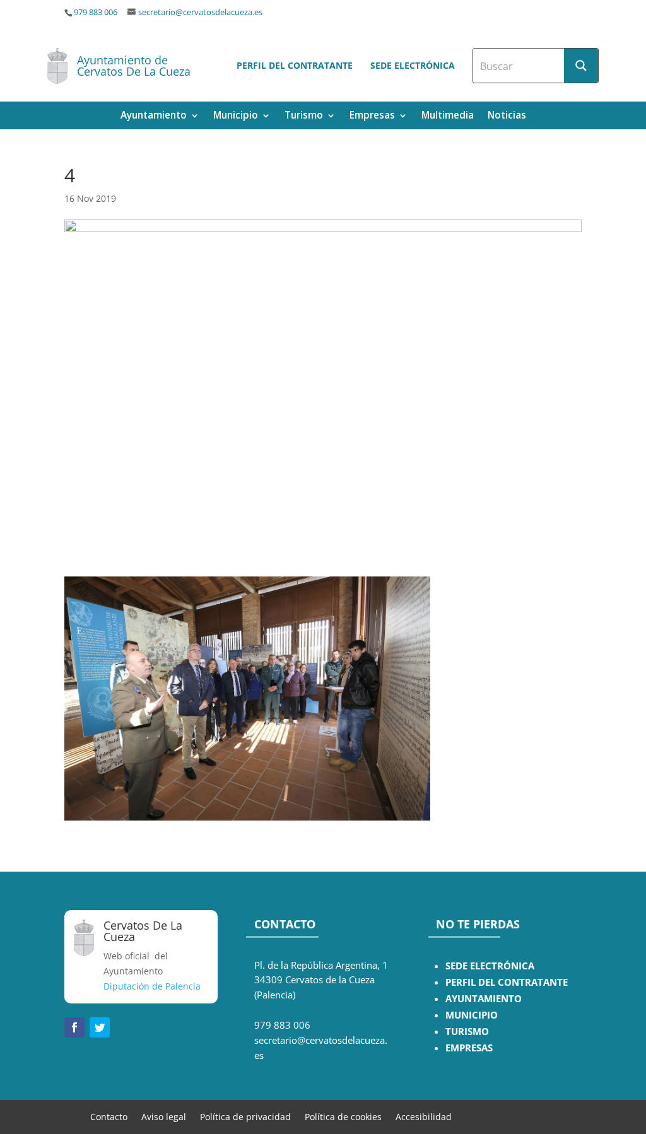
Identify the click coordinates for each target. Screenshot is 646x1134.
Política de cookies (343, 1116)
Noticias (507, 116)
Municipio (235, 116)
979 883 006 (95, 12)
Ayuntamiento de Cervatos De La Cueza (134, 65)
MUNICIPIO (471, 1015)
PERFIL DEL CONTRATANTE (506, 982)
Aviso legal (163, 1116)
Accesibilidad (424, 1116)
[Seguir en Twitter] (100, 1027)
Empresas (372, 116)
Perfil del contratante (295, 65)
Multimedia (447, 116)
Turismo (304, 116)
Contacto (108, 1116)
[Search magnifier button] (581, 66)
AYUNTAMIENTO (483, 998)
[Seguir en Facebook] (74, 1027)
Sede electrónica (412, 65)
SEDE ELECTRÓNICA (489, 966)
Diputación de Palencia (152, 986)
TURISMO (467, 1031)
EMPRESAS (469, 1048)
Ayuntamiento (153, 116)
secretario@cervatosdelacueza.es (200, 12)
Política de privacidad (245, 1116)
